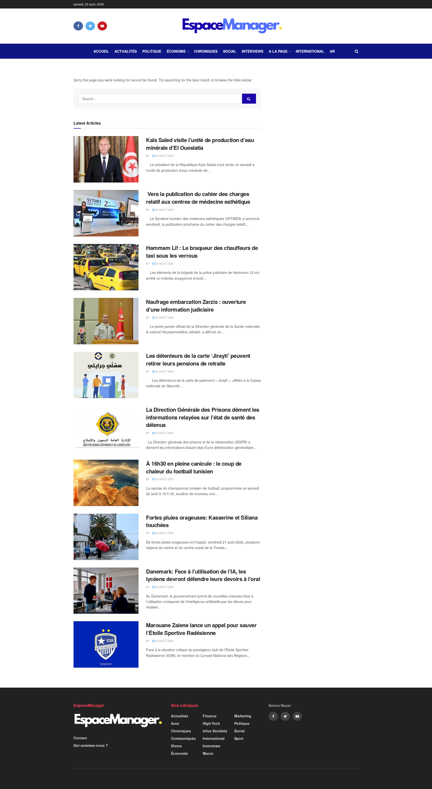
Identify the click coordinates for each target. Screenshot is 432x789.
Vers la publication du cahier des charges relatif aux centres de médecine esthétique (198, 197)
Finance (209, 715)
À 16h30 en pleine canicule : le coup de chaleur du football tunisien (194, 467)
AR (332, 51)
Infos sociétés (215, 730)
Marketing (242, 715)
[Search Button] (249, 99)
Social (229, 51)
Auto (175, 723)
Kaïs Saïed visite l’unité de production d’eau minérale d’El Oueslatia (200, 144)
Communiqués (183, 738)
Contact (80, 737)
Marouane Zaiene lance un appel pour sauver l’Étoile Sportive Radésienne (201, 629)
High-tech (211, 723)
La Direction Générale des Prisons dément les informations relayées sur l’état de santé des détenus (202, 417)
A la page (278, 51)
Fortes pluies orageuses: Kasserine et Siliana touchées (202, 521)
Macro (208, 753)
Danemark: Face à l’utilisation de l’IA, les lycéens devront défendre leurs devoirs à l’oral (203, 575)
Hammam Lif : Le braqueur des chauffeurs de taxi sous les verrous (202, 251)
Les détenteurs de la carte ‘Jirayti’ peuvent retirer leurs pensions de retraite (198, 359)
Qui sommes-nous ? (91, 745)
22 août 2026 (164, 156)
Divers (176, 745)
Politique (151, 51)
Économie (176, 51)
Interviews (252, 51)
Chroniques (206, 51)
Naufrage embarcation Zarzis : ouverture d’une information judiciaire (196, 305)
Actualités (125, 51)
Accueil (101, 51)
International (310, 51)
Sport (239, 738)
